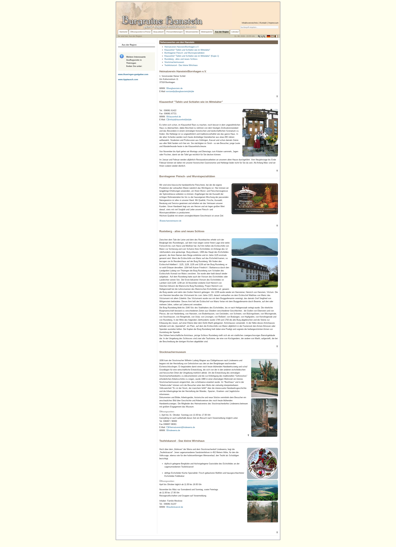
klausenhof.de (174, 116)
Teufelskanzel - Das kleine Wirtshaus (181, 65)
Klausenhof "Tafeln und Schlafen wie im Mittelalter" (187, 50)
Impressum (273, 23)
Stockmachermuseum (174, 62)
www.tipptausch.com (128, 79)
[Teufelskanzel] (262, 478)
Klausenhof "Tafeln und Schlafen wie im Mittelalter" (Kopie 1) (191, 56)
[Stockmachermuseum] (264, 397)
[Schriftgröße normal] (261, 37)
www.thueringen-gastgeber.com (133, 74)
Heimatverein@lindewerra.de (182, 427)
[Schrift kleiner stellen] (264, 37)
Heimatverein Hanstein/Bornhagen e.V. (181, 47)
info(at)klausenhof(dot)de (180, 119)
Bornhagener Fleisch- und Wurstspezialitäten (184, 53)
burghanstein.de (175, 88)
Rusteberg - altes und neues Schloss (181, 59)
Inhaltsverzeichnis (250, 23)
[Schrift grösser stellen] (259, 37)
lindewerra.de (174, 430)
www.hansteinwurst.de (171, 221)
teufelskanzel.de (175, 507)
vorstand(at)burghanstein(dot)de (180, 91)
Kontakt (263, 23)
